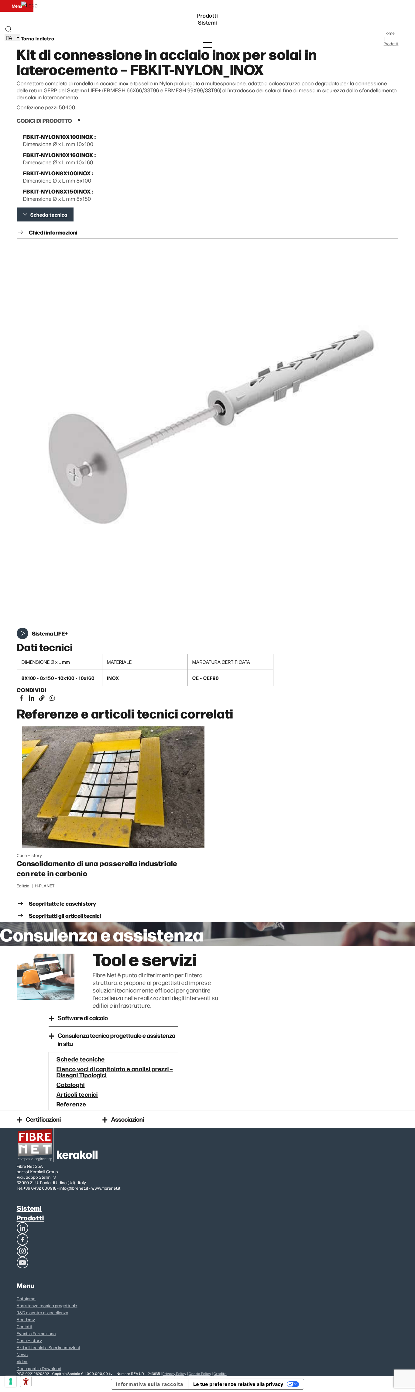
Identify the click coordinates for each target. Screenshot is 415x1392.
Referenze (71, 1103)
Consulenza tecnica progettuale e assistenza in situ (116, 1039)
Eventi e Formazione (36, 1333)
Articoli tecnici (77, 1094)
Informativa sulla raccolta (149, 1384)
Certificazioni (43, 1119)
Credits (220, 1373)
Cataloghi (71, 1084)
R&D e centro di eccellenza (42, 1312)
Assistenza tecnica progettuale (47, 1305)
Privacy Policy (174, 1373)
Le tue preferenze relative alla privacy (238, 1384)
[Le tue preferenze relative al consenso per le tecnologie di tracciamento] (10, 1381)
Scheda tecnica (48, 214)
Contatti (25, 1326)
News (22, 1354)
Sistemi (29, 1207)
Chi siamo (26, 1298)
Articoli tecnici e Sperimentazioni (48, 1347)
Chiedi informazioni (53, 232)
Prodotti (30, 1217)
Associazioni (127, 1119)
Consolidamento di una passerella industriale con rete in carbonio (97, 868)
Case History (29, 1340)
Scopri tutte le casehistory (62, 903)
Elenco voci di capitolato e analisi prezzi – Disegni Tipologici (115, 1071)
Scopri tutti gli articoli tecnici (65, 915)
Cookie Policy (200, 1373)
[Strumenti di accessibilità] (26, 1381)
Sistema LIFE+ (50, 633)
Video (22, 1361)
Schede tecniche (81, 1058)
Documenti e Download (39, 1368)
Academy (26, 1319)
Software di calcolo (83, 1017)
